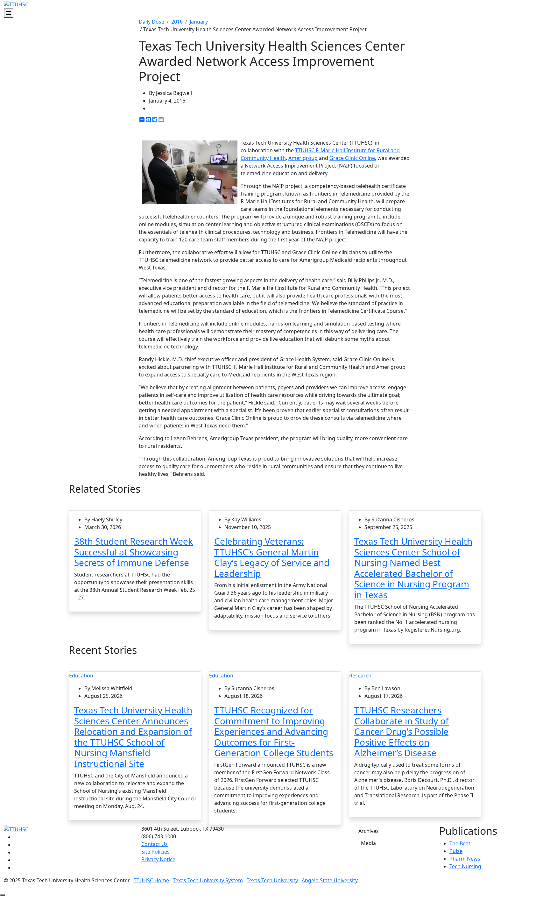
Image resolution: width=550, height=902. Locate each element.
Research (360, 675)
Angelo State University (330, 880)
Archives (368, 830)
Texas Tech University (272, 880)
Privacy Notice (158, 859)
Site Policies (155, 851)
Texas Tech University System (208, 880)
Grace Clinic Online (352, 157)
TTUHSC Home (151, 880)
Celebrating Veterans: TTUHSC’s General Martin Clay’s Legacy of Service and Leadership (271, 557)
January (199, 21)
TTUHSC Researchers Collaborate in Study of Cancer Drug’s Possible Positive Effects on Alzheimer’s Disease (401, 731)
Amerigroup (303, 157)
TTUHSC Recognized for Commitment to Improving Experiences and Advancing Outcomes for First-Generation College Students (273, 731)
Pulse (455, 851)
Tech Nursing (465, 866)
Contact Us (154, 844)
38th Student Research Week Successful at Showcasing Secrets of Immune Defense (133, 552)
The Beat (459, 843)
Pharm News (464, 858)
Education (81, 675)
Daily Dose (151, 21)
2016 (177, 21)
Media (368, 843)
